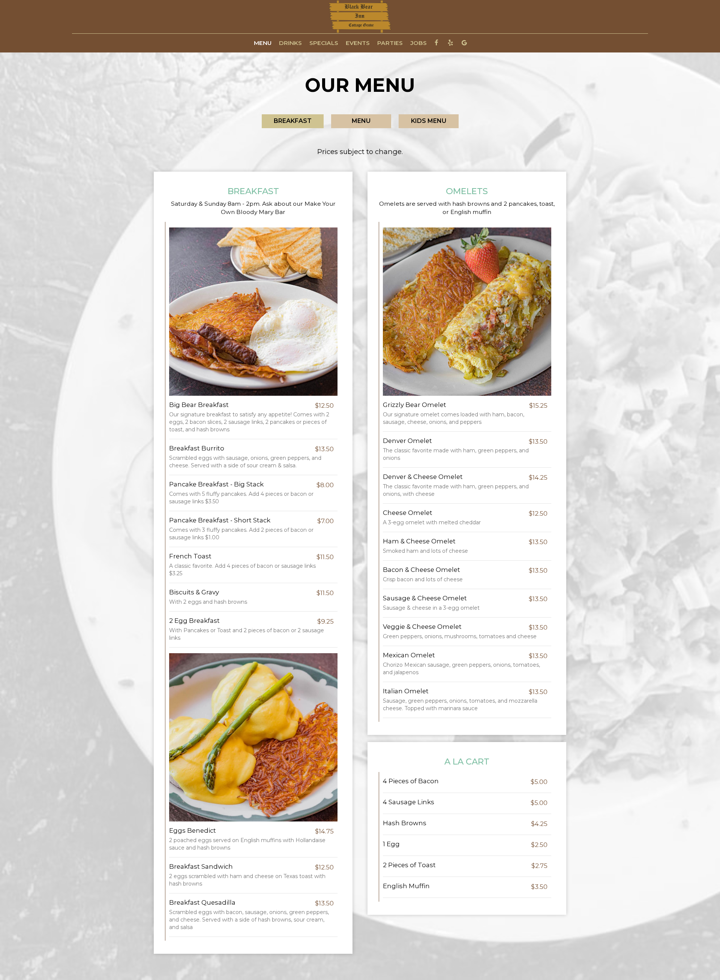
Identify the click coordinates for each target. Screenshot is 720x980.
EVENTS (358, 42)
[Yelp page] (450, 43)
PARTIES (390, 42)
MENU (263, 42)
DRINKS (290, 42)
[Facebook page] (436, 43)
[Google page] (464, 43)
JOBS (418, 42)
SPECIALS (323, 42)
